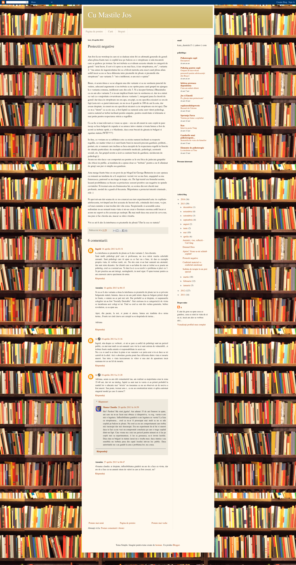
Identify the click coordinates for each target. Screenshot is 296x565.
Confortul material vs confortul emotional (192, 263)
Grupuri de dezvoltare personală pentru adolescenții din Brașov (193, 73)
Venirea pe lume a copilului (192, 118)
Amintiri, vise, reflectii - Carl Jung (193, 241)
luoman (158, 544)
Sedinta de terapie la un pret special (195, 270)
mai (185, 232)
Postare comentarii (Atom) (112, 528)
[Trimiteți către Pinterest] (126, 230)
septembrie (188, 219)
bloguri (121, 31)
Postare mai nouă (96, 522)
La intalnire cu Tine (189, 150)
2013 (183, 203)
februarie (187, 280)
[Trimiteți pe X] (120, 230)
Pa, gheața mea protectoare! (192, 98)
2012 (183, 290)
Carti (110, 31)
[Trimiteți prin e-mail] (114, 230)
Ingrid (98, 248)
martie (186, 276)
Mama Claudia (110, 407)
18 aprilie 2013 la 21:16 (111, 338)
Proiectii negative (190, 258)
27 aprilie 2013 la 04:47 (114, 461)
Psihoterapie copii (189, 58)
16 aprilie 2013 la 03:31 (112, 248)
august (186, 224)
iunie (185, 228)
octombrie (188, 215)
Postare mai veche (159, 522)
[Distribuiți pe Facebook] (123, 230)
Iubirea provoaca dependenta (188, 84)
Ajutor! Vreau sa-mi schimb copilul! (195, 252)
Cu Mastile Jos (110, 14)
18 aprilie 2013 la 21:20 (111, 374)
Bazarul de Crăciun (189, 108)
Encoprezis (185, 60)
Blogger (176, 544)
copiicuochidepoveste (190, 105)
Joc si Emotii (187, 95)
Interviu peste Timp (189, 128)
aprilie (186, 236)
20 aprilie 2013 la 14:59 (128, 407)
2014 (183, 199)
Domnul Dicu (189, 246)
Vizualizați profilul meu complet (191, 324)
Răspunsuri (103, 401)
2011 (183, 294)
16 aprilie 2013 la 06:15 (114, 287)
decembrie (188, 207)
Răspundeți (100, 278)
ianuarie (187, 285)
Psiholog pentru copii (190, 67)
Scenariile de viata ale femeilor (193, 140)
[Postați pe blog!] (117, 230)
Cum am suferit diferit (190, 88)
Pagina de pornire (94, 31)
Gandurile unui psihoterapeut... (188, 136)
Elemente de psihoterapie (192, 147)
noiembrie (188, 211)
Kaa (182, 125)
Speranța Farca (188, 115)
